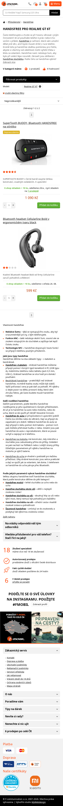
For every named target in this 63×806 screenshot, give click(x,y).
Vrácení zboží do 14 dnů (18, 678)
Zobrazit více (9, 62)
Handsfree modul (14, 482)
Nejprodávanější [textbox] (12, 100)
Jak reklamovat (14, 675)
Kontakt (10, 657)
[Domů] (3, 22)
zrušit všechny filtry (14, 93)
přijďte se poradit (21, 582)
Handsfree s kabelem (16, 365)
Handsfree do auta (15, 415)
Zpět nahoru (9, 516)
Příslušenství (14, 22)
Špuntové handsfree (16, 508)
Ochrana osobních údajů (19, 682)
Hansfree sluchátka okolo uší (20, 489)
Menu (57, 3)
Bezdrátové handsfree (16, 380)
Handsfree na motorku (17, 439)
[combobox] (30, 101)
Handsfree (28, 22)
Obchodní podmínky (17, 664)
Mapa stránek (13, 686)
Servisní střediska (15, 671)
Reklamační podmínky (17, 668)
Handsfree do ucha (15, 456)
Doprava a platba (15, 661)
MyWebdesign (39, 802)
